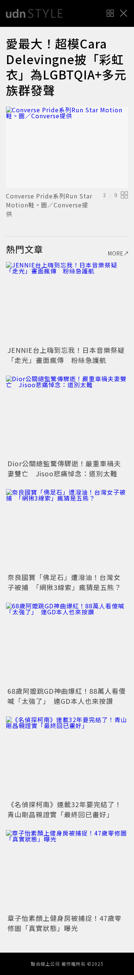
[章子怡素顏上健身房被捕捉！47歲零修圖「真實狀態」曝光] (67, 871)
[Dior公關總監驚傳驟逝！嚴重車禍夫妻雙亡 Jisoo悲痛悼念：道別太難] (67, 416)
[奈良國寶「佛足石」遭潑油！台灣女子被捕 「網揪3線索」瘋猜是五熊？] (67, 530)
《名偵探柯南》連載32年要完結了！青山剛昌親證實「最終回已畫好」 (64, 809)
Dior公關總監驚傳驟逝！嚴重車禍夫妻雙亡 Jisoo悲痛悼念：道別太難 (64, 468)
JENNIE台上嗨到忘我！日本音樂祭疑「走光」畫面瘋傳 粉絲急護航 (66, 355)
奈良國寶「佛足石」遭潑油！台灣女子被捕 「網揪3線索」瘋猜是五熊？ (64, 582)
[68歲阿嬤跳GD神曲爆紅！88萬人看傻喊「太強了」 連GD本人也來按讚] (67, 643)
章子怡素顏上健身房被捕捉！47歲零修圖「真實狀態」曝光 (64, 923)
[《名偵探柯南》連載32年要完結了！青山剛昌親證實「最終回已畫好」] (67, 757)
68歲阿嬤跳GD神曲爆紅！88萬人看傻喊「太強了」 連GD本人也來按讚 (66, 696)
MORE (116, 253)
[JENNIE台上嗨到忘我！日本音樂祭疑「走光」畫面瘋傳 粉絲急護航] (67, 303)
